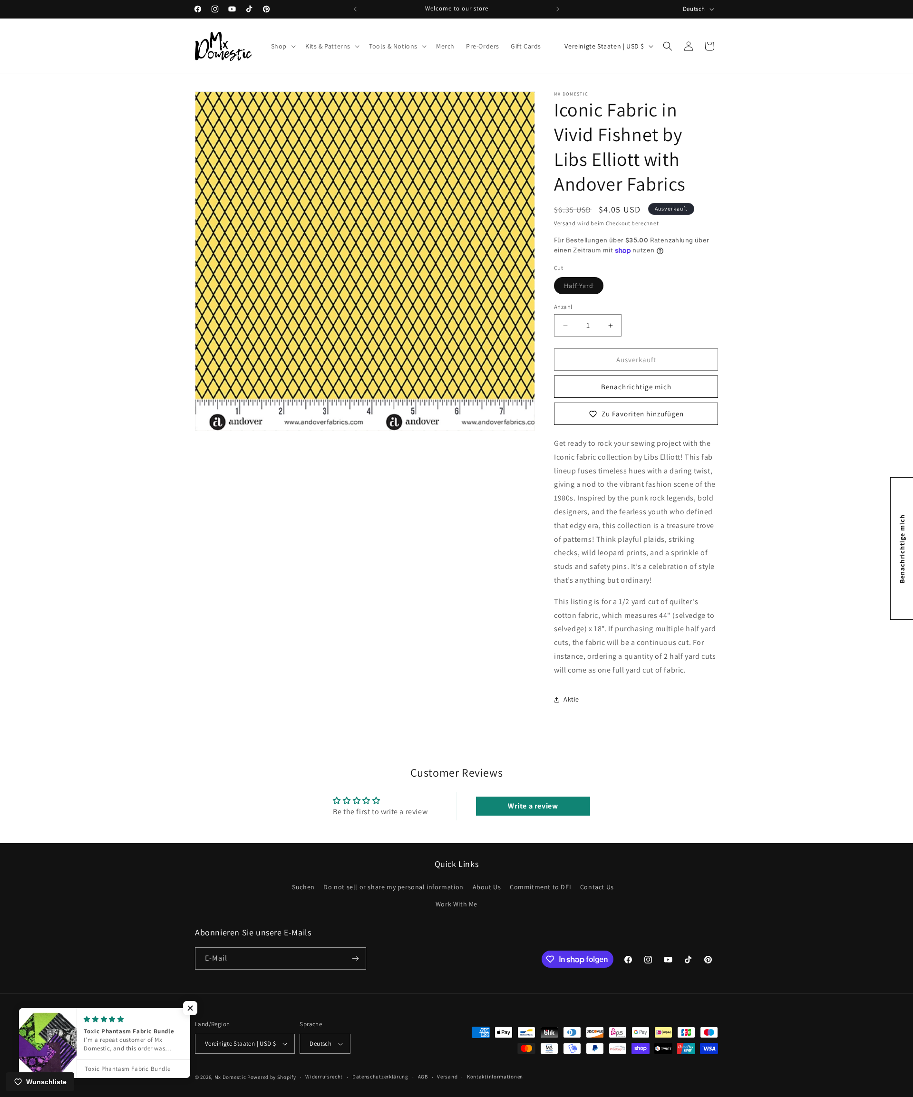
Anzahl (563, 307)
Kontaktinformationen (495, 1077)
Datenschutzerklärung (380, 1077)
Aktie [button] (571, 699)
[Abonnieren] (355, 958)
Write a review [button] (533, 806)
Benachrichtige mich (636, 386)
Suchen (303, 887)
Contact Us (597, 887)
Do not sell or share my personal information (393, 887)
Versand (565, 223)
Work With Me (456, 904)
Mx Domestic (230, 1077)
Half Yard (583, 287)
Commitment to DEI (540, 887)
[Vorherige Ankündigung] (355, 9)
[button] (282, 46)
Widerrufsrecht (324, 1077)
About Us (487, 887)
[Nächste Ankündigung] (557, 9)
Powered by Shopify (271, 1077)
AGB (423, 1077)
